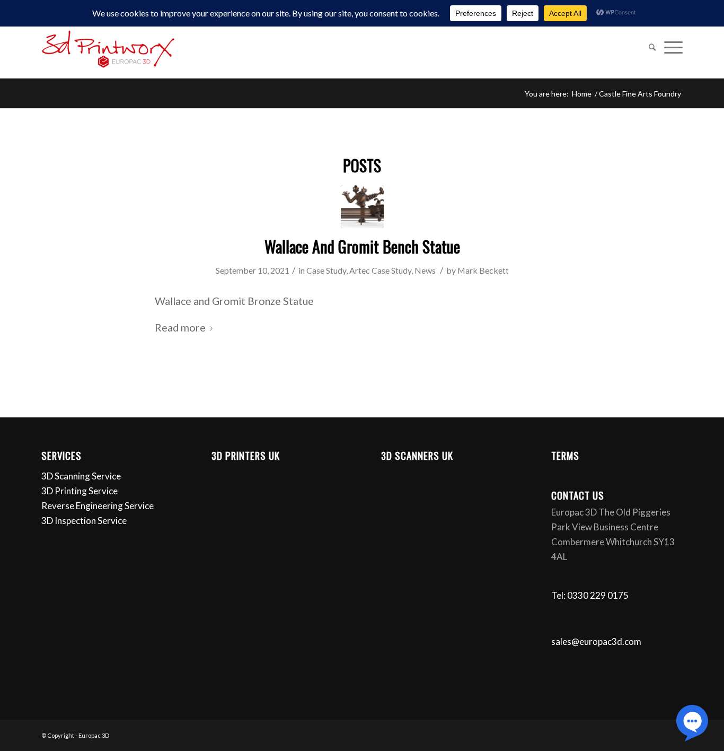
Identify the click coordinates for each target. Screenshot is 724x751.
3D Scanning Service (81, 476)
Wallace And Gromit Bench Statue (362, 246)
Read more (180, 327)
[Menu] (671, 47)
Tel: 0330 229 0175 (590, 595)
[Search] (652, 47)
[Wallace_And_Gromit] (362, 206)
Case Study (326, 270)
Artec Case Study (380, 270)
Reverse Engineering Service (97, 505)
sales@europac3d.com (596, 641)
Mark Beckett (483, 270)
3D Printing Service (79, 490)
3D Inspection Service (84, 520)
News (425, 270)
